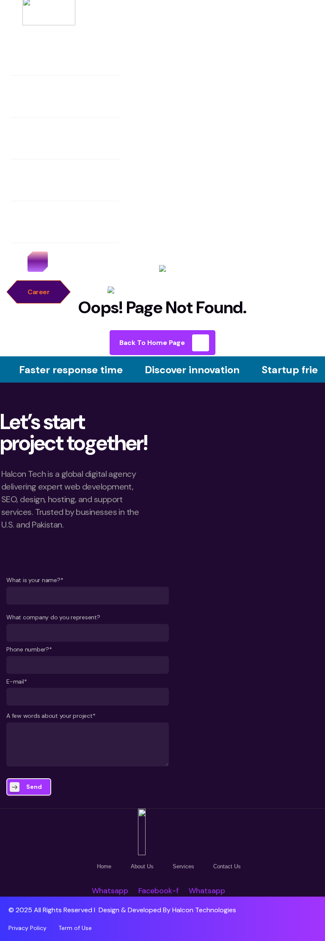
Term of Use (75, 928)
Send (34, 787)
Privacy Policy (27, 928)
